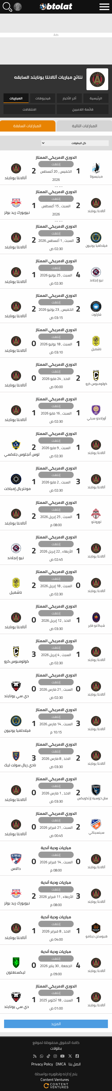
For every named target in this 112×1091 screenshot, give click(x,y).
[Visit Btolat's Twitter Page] (70, 1056)
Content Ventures (55, 1080)
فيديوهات (42, 98)
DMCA (61, 1064)
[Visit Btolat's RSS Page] (34, 1056)
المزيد (56, 1023)
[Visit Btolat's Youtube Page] (62, 1056)
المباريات (16, 98)
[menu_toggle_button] (104, 7)
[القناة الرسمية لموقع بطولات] (41, 1056)
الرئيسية (96, 98)
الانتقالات (29, 109)
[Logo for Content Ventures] (56, 1085)
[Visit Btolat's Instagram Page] (55, 1056)
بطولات (56, 1048)
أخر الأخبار (69, 98)
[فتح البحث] (7, 7)
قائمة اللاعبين (82, 109)
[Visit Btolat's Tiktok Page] (48, 1056)
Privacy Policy (42, 1064)
